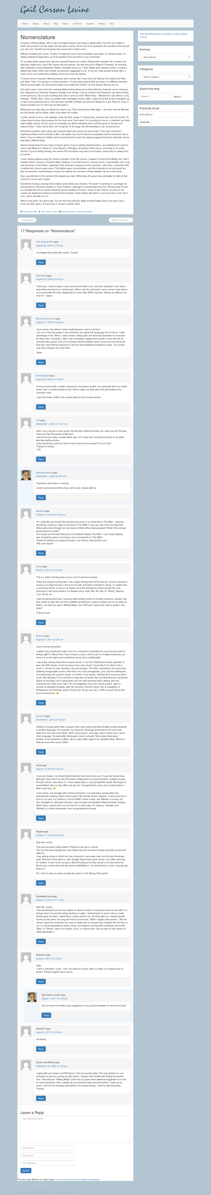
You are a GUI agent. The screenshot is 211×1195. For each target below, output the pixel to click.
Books (36, 23)
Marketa (40, 510)
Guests (90, 23)
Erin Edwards (42, 375)
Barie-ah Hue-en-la (45, 318)
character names (68, 211)
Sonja (39, 566)
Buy (111, 23)
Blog (56, 23)
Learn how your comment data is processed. (78, 1179)
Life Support (27, 220)
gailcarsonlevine (44, 472)
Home (25, 23)
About (46, 23)
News (65, 23)
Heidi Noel (41, 275)
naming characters (84, 211)
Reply (41, 262)
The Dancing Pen (44, 241)
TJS (38, 420)
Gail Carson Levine (49, 211)
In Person (77, 23)
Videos (101, 23)
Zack (73, 1191)
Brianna (40, 635)
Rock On (40, 716)
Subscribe (145, 121)
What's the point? (120, 220)
